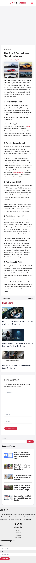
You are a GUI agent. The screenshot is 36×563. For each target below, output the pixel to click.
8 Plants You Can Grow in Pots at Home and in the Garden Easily (22, 467)
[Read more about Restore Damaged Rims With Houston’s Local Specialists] (13, 357)
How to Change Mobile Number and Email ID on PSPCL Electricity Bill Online (22, 456)
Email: (2, 551)
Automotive (7, 49)
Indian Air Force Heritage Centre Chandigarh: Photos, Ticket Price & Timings (23, 488)
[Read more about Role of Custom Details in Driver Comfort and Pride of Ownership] (13, 313)
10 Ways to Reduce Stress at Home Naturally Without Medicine (22, 477)
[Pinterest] (21, 524)
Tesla (28, 126)
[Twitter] (18, 524)
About (18, 530)
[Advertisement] (18, 24)
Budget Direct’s (18, 172)
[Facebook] (15, 524)
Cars (22, 60)
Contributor (18, 535)
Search (4, 438)
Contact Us (18, 533)
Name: (2, 545)
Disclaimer (18, 537)
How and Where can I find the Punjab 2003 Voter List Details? (22, 498)
